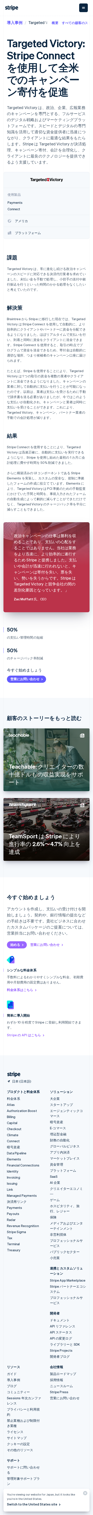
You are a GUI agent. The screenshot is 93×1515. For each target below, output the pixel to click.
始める (15, 944)
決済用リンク (17, 1201)
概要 (55, 23)
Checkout (14, 1129)
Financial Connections (23, 1165)
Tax (10, 1238)
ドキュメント (60, 1320)
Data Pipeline (17, 1153)
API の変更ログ (61, 1338)
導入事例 (14, 22)
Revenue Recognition (23, 1226)
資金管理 (56, 1164)
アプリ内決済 (60, 1152)
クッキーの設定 (18, 1444)
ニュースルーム (61, 1386)
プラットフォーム (63, 1170)
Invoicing (13, 1177)
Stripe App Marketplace (67, 1280)
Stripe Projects (61, 1350)
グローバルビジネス (65, 1146)
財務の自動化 (60, 1140)
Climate (12, 1135)
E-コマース (58, 1128)
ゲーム (55, 1200)
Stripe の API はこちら (24, 1035)
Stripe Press (59, 1392)
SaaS (54, 1176)
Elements (14, 1159)
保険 (53, 1217)
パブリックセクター (65, 1252)
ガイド (12, 1374)
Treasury (14, 1250)
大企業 (55, 1098)
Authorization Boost (22, 1111)
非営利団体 (58, 1234)
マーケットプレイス (65, 1158)
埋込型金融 (58, 1134)
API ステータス (61, 1332)
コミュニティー (18, 1392)
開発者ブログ (60, 1356)
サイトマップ (17, 1438)
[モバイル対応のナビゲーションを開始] (83, 7)
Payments (14, 1207)
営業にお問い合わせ (25, 679)
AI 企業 (55, 1182)
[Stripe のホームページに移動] (12, 1074)
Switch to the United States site (32, 1504)
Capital (12, 1123)
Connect (13, 1141)
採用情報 (56, 1380)
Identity (13, 1171)
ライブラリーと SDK (65, 1344)
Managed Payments (22, 1195)
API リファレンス (62, 1326)
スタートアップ (61, 1104)
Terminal (13, 1244)
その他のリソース (20, 1450)
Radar (11, 1220)
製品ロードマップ (63, 1374)
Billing (11, 1117)
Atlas (11, 1104)
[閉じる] (85, 1494)
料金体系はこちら (20, 990)
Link (10, 1189)
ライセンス (15, 1432)
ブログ (12, 1386)
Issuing (12, 1183)
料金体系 (13, 1098)
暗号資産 (13, 1147)
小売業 (55, 1258)
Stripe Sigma (16, 1232)
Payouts (13, 1213)
